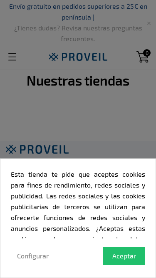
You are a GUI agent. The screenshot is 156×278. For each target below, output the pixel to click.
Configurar (33, 256)
